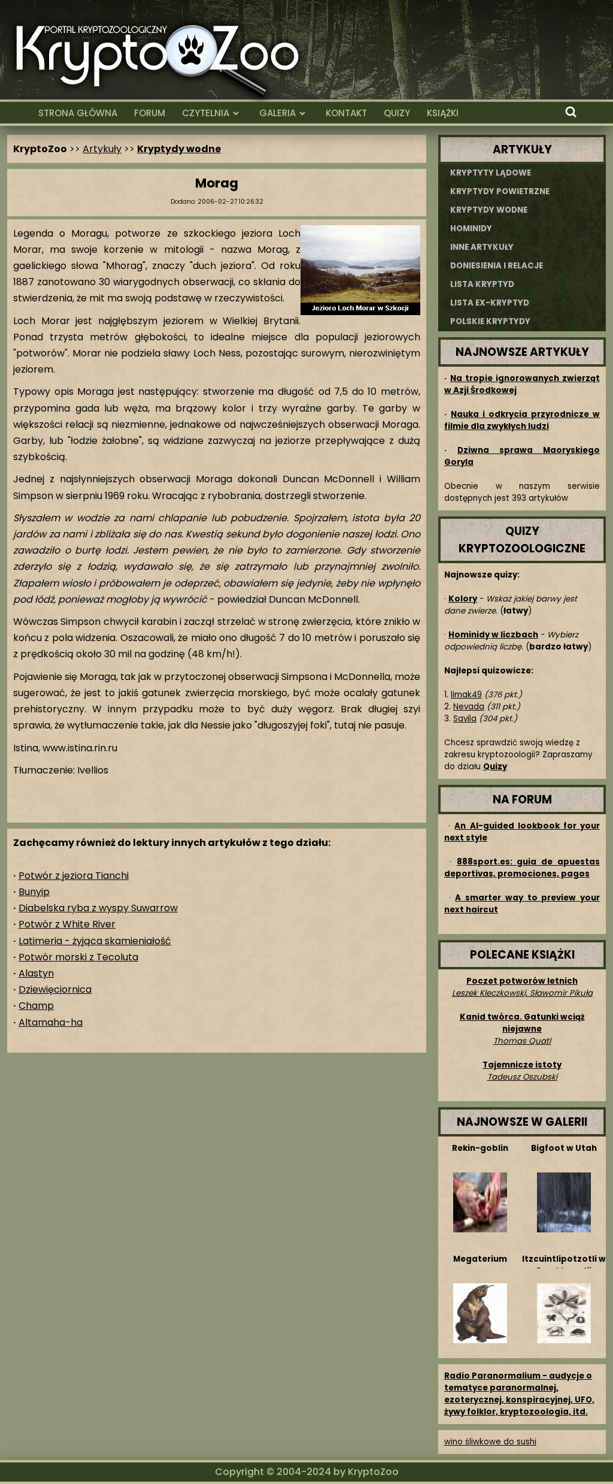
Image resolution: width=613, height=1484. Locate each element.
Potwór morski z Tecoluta (78, 957)
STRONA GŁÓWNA (77, 113)
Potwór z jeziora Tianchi (74, 875)
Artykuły (102, 149)
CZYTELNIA (205, 113)
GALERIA (277, 113)
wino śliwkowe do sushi (490, 1441)
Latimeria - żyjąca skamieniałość (95, 941)
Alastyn (36, 973)
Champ (36, 1005)
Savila (465, 718)
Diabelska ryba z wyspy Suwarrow (98, 908)
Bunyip (34, 892)
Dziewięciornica (55, 989)
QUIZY (397, 113)
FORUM (149, 113)
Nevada (468, 706)
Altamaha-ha (51, 1022)
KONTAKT (346, 113)
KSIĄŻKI (443, 113)
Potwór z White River (67, 924)
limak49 (466, 694)
